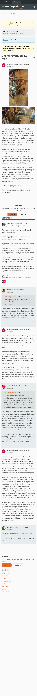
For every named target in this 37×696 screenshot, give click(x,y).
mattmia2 (10, 386)
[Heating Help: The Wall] (14, 6)
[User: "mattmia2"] (4, 281)
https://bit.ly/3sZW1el (25, 277)
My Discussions (6, 584)
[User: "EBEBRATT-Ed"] (4, 528)
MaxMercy (10, 290)
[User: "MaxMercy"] (4, 291)
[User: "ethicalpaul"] (4, 224)
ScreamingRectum (12, 64)
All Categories (6, 573)
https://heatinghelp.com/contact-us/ (14, 33)
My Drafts (18, 586)
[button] (34, 57)
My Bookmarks (18, 581)
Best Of (4, 589)
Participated (5, 592)
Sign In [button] (12, 214)
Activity (4, 578)
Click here (5, 40)
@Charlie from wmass (24, 534)
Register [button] (24, 214)
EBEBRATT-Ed (10, 527)
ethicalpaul (10, 223)
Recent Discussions (8, 576)
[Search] (31, 7)
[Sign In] (34, 7)
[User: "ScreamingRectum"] (4, 65)
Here (11, 23)
